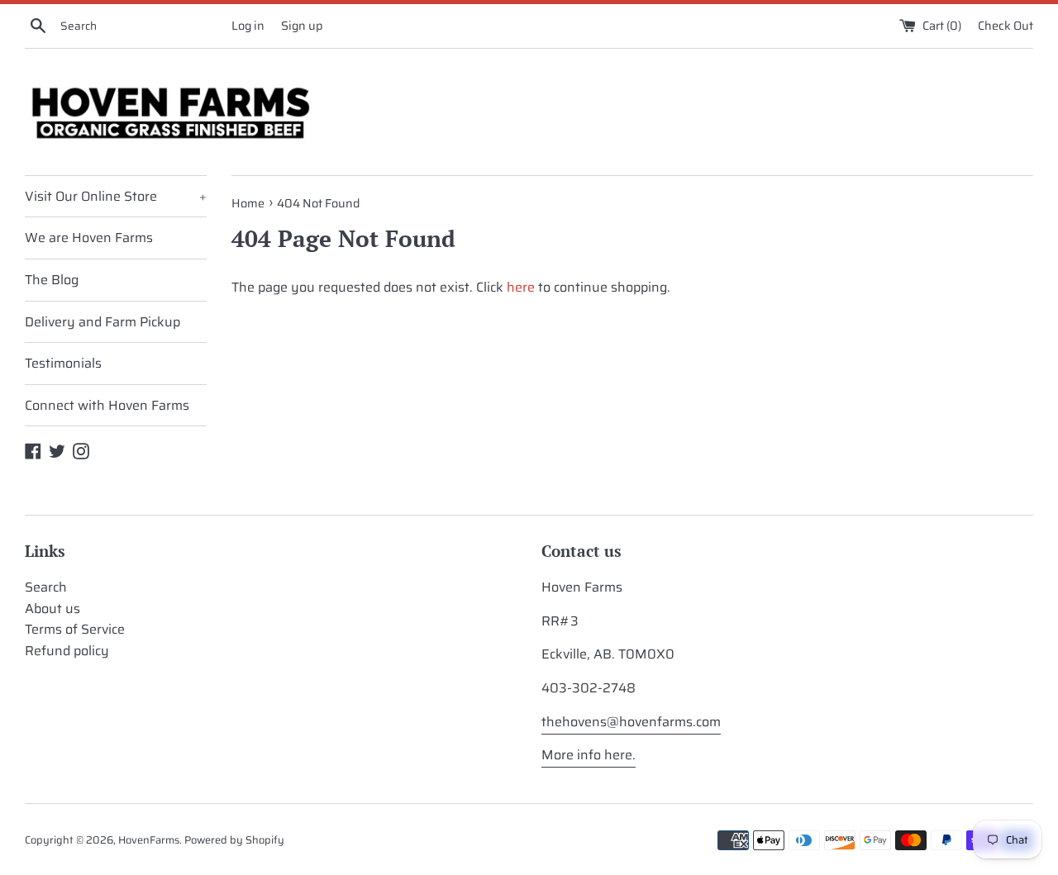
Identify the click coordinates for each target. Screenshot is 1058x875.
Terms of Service (75, 629)
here (521, 287)
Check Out (1005, 26)
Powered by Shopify (234, 840)
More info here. (588, 754)
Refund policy (67, 650)
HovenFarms (148, 840)
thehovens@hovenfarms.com (631, 721)
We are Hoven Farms (89, 237)
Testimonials (63, 363)
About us (52, 608)
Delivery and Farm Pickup (102, 321)
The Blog (52, 279)
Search (46, 587)
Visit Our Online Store (116, 196)
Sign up (301, 26)
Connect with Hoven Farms (107, 405)
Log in (247, 26)
